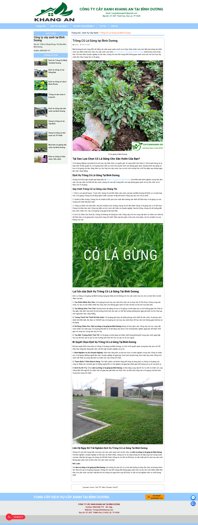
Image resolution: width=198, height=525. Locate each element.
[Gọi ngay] (9, 517)
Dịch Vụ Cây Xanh (58, 26)
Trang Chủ (41, 26)
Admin (76, 44)
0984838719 (18, 517)
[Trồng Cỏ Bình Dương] (54, 12)
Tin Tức (102, 26)
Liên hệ (114, 26)
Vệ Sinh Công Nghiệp (83, 26)
